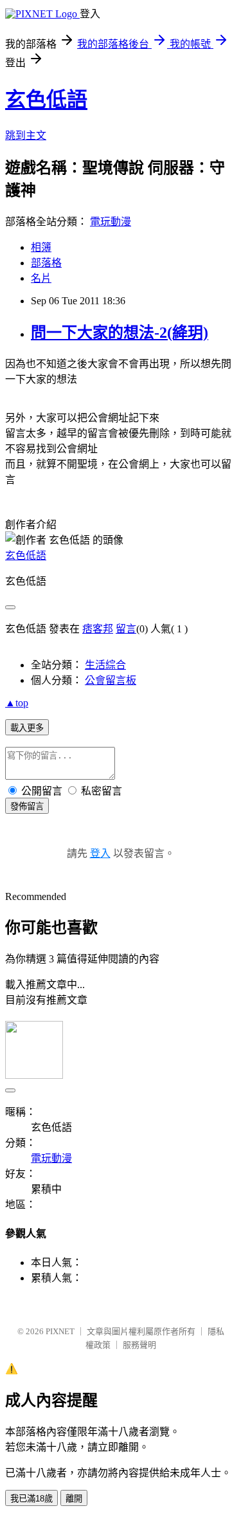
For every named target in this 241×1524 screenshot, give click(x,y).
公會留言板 (110, 680)
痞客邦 (97, 628)
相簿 (41, 247)
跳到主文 (25, 135)
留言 (126, 628)
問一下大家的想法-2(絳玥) (119, 332)
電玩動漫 (110, 221)
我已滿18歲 (31, 1498)
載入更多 (27, 728)
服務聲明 (139, 1345)
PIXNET (60, 1331)
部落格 (46, 262)
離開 (74, 1498)
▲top (16, 702)
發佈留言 (27, 806)
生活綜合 (105, 664)
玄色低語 (46, 99)
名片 (41, 278)
